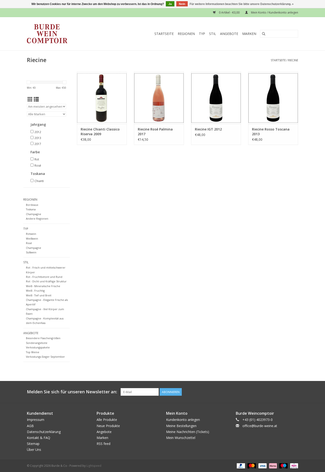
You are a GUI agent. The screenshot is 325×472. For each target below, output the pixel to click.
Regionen (186, 33)
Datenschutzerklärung (44, 431)
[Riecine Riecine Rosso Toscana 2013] (273, 98)
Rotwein (31, 234)
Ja (170, 4)
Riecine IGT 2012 (208, 129)
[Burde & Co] (56, 33)
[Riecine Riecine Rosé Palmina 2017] (159, 98)
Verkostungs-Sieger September (45, 356)
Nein (182, 4)
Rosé (37, 166)
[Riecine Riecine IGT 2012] (216, 98)
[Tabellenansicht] (30, 99)
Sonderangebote (36, 343)
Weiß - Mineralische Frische (43, 286)
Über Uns (34, 449)
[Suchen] (263, 34)
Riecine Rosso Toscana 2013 (271, 131)
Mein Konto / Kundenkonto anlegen (274, 12)
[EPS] (293, 466)
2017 (37, 144)
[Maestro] (283, 466)
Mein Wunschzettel (180, 437)
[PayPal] (240, 466)
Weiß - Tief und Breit (38, 295)
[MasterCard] (251, 466)
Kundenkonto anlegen (183, 419)
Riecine (293, 60)
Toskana (31, 209)
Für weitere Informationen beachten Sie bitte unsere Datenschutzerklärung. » (242, 4)
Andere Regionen (37, 218)
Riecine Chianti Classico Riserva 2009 (100, 131)
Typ (202, 33)
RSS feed (103, 443)
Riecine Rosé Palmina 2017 (155, 131)
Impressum (35, 419)
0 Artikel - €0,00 (229, 12)
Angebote (229, 33)
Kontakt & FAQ (38, 437)
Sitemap (33, 443)
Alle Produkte (107, 419)
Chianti (39, 181)
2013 (37, 138)
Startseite (164, 33)
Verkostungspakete (38, 347)
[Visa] (262, 466)
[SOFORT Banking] (272, 466)
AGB (30, 426)
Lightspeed (93, 466)
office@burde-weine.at (259, 426)
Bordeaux (32, 205)
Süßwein (31, 252)
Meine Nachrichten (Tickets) (187, 431)
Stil (212, 33)
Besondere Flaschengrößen (43, 338)
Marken (249, 33)
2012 (37, 132)
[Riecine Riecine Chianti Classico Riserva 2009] (102, 98)
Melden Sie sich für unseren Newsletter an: (72, 391)
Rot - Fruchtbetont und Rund (44, 277)
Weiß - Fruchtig (35, 290)
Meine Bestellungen (181, 426)
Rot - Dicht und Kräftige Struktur (46, 281)
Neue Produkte (108, 426)
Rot (36, 159)
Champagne (33, 214)
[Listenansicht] (36, 99)
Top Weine (32, 352)
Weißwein (32, 238)
